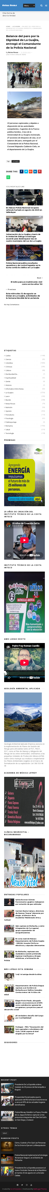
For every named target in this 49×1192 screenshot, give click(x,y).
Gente (8, 381)
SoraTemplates (15, 1189)
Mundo (8, 400)
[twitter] (22, 1185)
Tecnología (10, 433)
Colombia (9, 363)
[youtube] (31, 1185)
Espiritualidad (11, 378)
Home (8, 26)
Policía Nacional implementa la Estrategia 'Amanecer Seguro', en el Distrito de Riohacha (31, 1157)
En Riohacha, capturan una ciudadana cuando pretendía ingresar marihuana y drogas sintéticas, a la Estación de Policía (22, 955)
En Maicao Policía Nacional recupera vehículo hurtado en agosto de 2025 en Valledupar (24, 210)
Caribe (8, 355)
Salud (8, 429)
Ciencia (8, 359)
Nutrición (9, 407)
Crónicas (9, 367)
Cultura (8, 370)
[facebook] (17, 1185)
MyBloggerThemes (40, 1189)
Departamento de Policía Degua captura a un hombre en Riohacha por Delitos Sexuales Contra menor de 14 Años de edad (24, 990)
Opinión (9, 411)
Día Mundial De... (12, 374)
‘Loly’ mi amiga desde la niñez (28, 974)
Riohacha (9, 426)
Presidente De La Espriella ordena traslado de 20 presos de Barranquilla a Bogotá (30, 1087)
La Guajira (16, 26)
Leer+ (8, 396)
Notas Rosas (9, 5)
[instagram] (27, 1185)
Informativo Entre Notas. (15, 389)
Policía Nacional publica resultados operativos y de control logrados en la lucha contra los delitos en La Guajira (23, 265)
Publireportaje (11, 422)
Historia (8, 385)
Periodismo (10, 415)
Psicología (9, 418)
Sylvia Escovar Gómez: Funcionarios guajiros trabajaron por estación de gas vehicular (29, 902)
